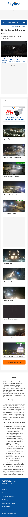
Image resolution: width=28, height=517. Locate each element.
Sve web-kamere (14, 362)
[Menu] (24, 22)
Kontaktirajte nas (6, 499)
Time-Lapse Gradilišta (8, 496)
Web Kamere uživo (13, 22)
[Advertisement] (14, 15)
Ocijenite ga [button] (17, 61)
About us (4, 489)
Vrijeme (11, 61)
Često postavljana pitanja (8, 503)
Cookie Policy (5, 510)
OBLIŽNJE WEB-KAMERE (9, 101)
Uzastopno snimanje (4, 61)
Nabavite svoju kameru (8, 493)
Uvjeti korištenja (6, 506)
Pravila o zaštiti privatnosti (9, 513)
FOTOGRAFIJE (6, 368)
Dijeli (23, 61)
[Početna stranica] (3, 22)
